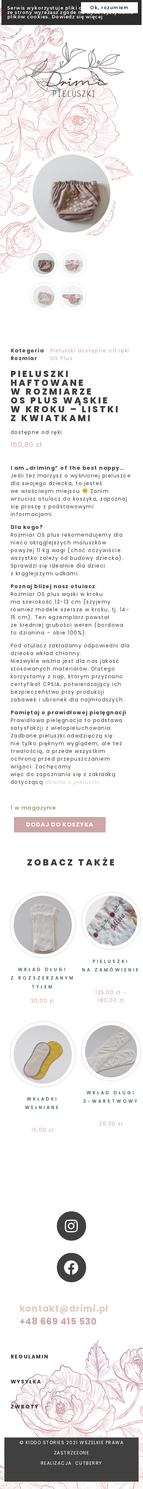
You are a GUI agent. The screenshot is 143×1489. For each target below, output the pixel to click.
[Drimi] (72, 70)
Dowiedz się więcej (77, 16)
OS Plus (61, 358)
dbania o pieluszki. (73, 782)
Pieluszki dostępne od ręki (89, 350)
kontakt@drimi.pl (64, 1309)
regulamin (30, 1356)
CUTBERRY (88, 1463)
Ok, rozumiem (109, 7)
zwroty (25, 1406)
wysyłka (26, 1381)
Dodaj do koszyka (60, 824)
